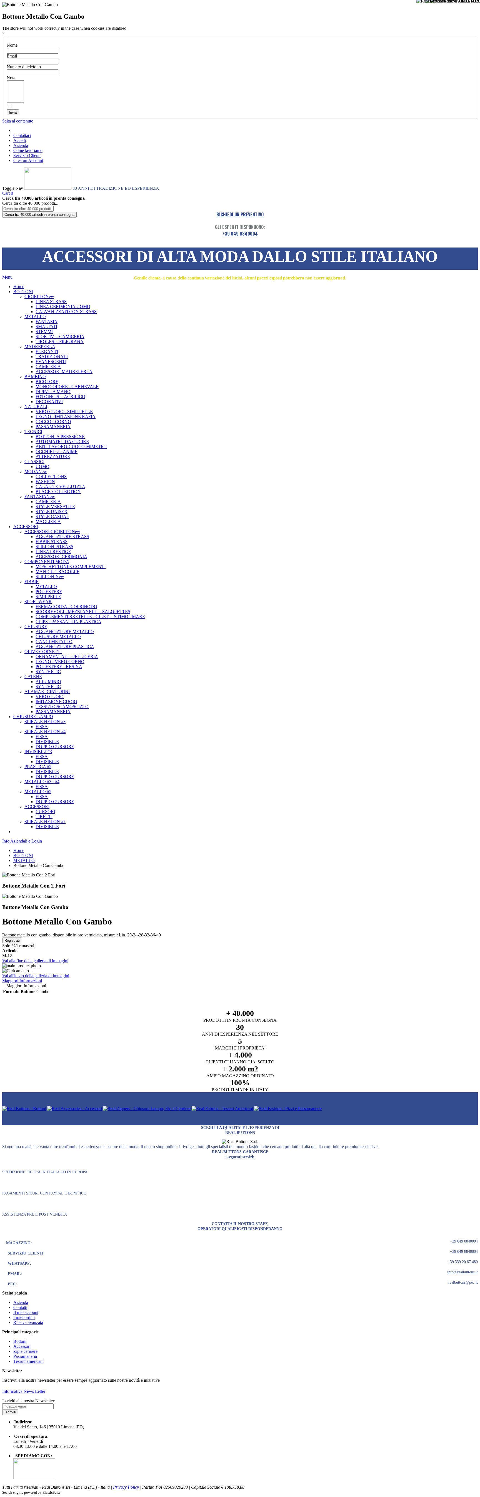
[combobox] (28, 209)
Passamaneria (25, 1356)
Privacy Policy (126, 1487)
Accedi (19, 140)
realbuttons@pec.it (463, 1282)
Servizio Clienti (27, 155)
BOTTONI (23, 855)
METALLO (24, 860)
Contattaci (22, 135)
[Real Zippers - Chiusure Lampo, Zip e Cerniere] (147, 1108)
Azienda (20, 145)
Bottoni (19, 1341)
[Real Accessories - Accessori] (74, 1108)
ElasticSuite (51, 1492)
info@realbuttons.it (462, 1272)
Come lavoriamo (27, 150)
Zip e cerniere (25, 1351)
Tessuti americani (28, 1361)
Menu (7, 277)
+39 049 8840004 (240, 233)
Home (18, 850)
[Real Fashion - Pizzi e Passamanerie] (288, 1108)
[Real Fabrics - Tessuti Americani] (222, 1108)
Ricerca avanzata (28, 1322)
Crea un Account (28, 160)
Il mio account (25, 1312)
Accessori (22, 1346)
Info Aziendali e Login (22, 841)
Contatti (20, 1307)
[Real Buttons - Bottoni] (24, 1108)
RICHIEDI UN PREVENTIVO (240, 214)
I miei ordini (24, 1317)
